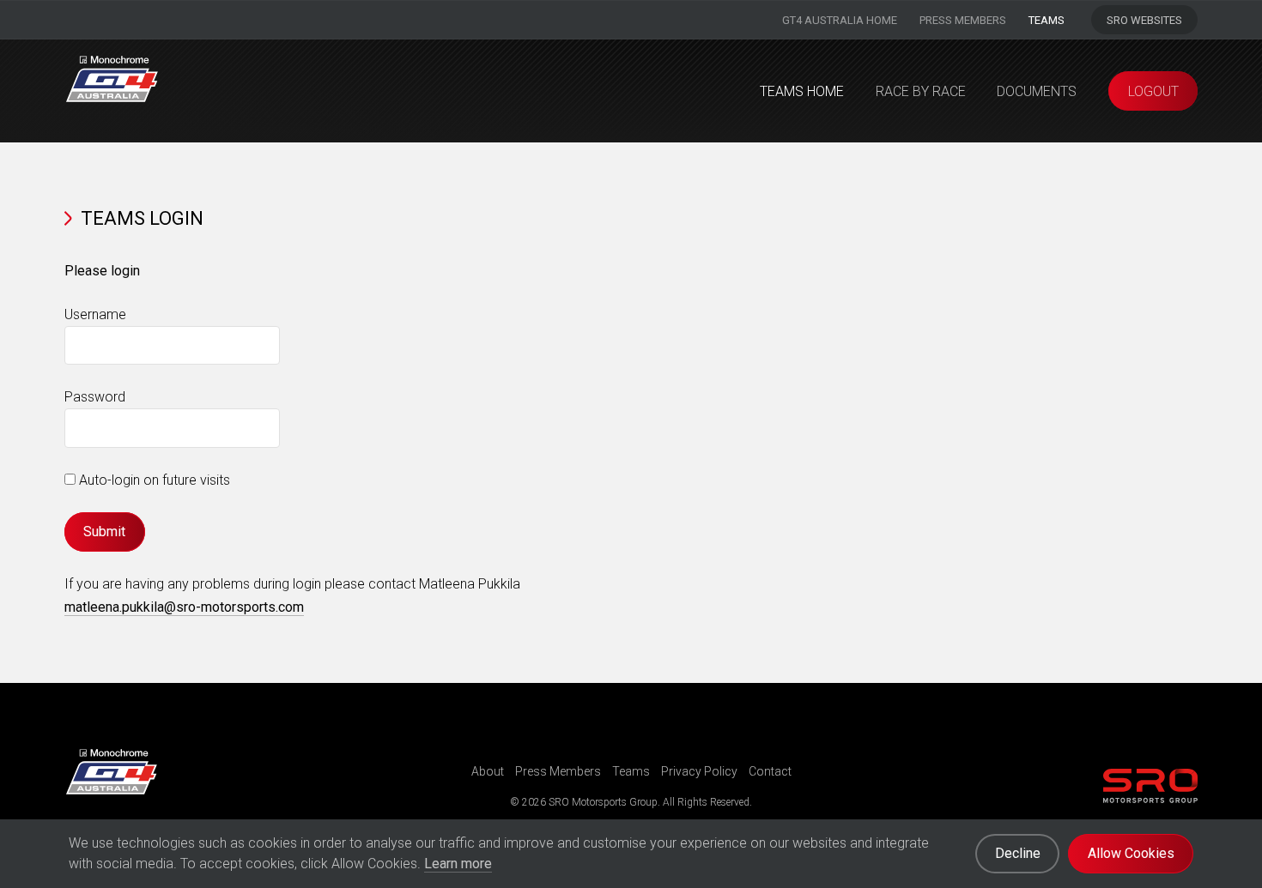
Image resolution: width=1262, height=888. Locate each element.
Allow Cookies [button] (1131, 853)
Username (95, 314)
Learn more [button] (458, 863)
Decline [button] (1018, 853)
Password (94, 397)
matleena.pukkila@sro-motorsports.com (184, 607)
